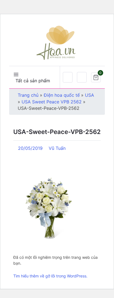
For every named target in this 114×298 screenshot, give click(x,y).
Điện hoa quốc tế (62, 95)
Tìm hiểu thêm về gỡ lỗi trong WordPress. (50, 276)
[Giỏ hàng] (95, 77)
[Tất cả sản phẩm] (16, 74)
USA (89, 95)
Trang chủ (28, 95)
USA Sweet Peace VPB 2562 (52, 102)
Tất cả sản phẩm (32, 80)
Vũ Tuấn (57, 148)
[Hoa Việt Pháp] (57, 42)
